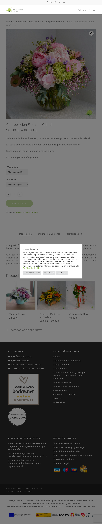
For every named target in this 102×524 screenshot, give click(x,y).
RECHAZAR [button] (49, 273)
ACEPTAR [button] (62, 273)
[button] (94, 10)
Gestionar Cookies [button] (32, 273)
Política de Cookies (32, 268)
